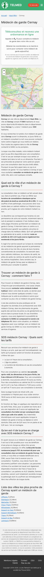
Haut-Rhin (13, 15)
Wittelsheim (6, 507)
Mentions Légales (10, 560)
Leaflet (22, 108)
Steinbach (5, 500)
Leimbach (5, 521)
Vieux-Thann (6, 505)
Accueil (4, 15)
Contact (24, 560)
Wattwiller (5, 502)
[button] (22, 86)
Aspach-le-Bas (7, 518)
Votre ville (34, 5)
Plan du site (25, 563)
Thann (3, 515)
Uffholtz (4, 497)
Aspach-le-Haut (7, 510)
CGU (32, 560)
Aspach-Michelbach (9, 513)
